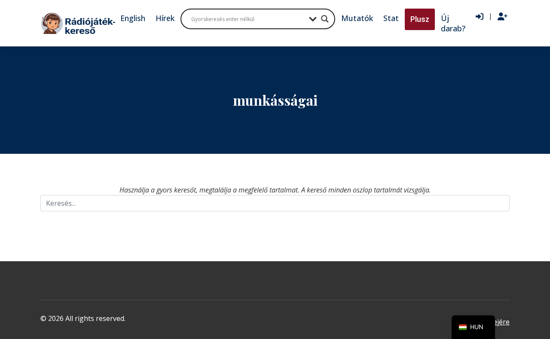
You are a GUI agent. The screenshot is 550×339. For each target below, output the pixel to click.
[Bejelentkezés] (479, 17)
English (132, 18)
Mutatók (357, 18)
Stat (391, 18)
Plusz (419, 19)
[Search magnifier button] (325, 19)
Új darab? (453, 23)
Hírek (165, 18)
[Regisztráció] (502, 17)
